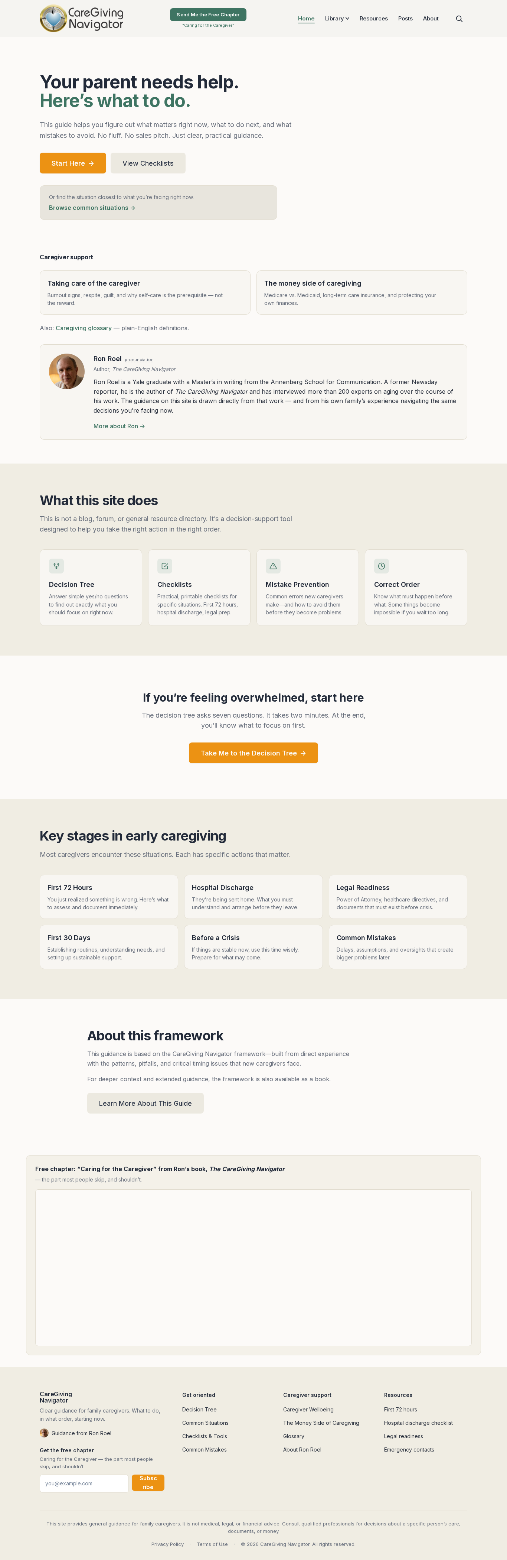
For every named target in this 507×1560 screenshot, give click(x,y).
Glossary (293, 1436)
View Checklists (148, 163)
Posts (405, 18)
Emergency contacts (409, 1449)
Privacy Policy (167, 1544)
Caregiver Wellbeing (308, 1409)
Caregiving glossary (84, 328)
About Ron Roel (302, 1449)
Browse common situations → (92, 207)
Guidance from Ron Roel (81, 1433)
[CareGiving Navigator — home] (81, 18)
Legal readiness (403, 1436)
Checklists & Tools (204, 1436)
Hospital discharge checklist (418, 1423)
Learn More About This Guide (145, 1103)
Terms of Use (212, 1544)
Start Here (73, 163)
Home (306, 18)
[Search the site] (459, 18)
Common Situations (205, 1423)
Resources (374, 18)
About (431, 18)
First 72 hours (400, 1409)
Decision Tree (199, 1409)
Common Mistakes (204, 1449)
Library (334, 18)
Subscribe (148, 1483)
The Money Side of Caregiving (321, 1423)
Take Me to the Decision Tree (253, 753)
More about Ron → (119, 426)
